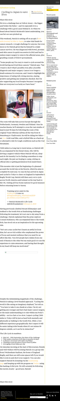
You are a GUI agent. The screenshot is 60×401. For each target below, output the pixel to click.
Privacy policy (4, 398)
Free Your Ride (52, 141)
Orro (4, 138)
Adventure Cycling (7, 7)
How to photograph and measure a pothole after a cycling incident (52, 35)
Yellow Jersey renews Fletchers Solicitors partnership (52, 60)
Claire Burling (37, 11)
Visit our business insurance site (23, 398)
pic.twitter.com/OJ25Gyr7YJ (18, 198)
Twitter (36, 363)
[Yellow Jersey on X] (50, 395)
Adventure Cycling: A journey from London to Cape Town (52, 118)
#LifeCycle (11, 193)
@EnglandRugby (13, 195)
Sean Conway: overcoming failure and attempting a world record (51, 90)
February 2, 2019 (29, 204)
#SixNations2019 (28, 195)
